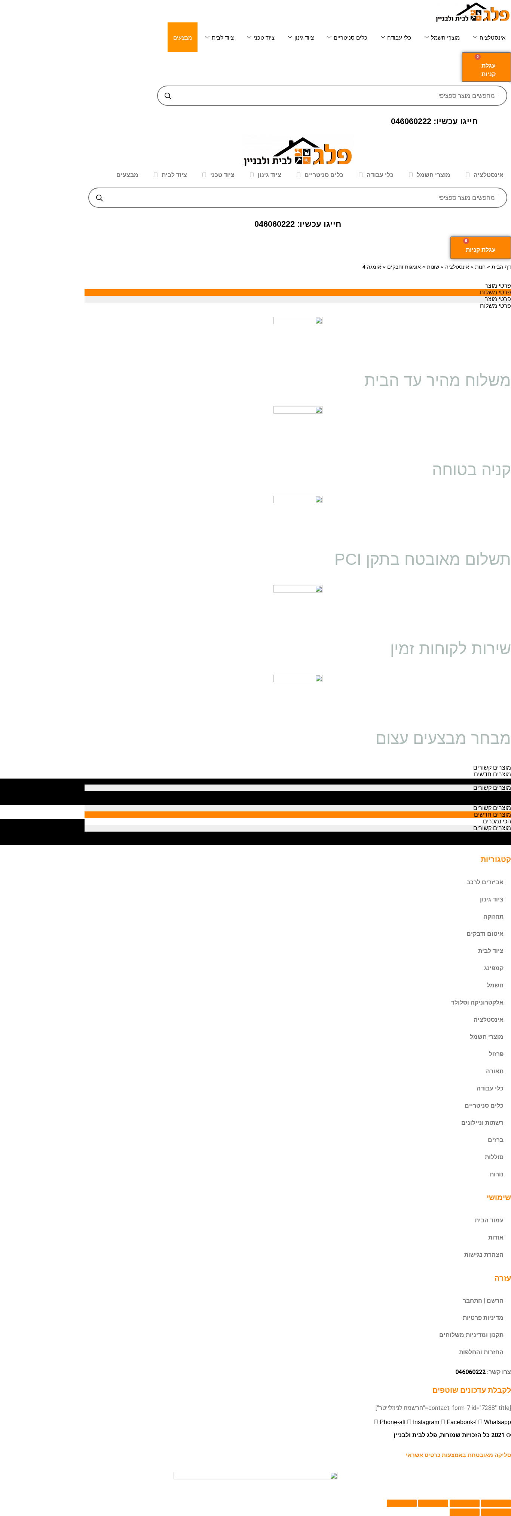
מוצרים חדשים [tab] (492, 774)
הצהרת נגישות (484, 1254)
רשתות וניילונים (482, 1122)
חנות (480, 267)
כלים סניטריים (350, 37)
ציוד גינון (304, 37)
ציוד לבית (223, 37)
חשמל (495, 985)
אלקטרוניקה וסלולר (477, 1002)
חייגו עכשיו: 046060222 (434, 121)
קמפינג (494, 968)
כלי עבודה (399, 37)
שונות (433, 267)
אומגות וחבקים (404, 267)
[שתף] (465, 1503)
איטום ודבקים (485, 933)
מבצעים (182, 37)
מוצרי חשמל (445, 37)
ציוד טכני (264, 37)
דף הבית (501, 267)
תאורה (495, 1071)
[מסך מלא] (433, 1503)
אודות (496, 1237)
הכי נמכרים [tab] (497, 781)
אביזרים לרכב (485, 882)
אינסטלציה (492, 37)
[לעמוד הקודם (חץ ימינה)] (496, 1512)
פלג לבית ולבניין (415, 1435)
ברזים (496, 1140)
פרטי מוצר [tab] (498, 285)
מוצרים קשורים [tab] (492, 767)
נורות (497, 1174)
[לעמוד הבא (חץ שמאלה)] (465, 1512)
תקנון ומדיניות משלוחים (471, 1335)
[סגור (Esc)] (496, 1503)
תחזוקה (493, 916)
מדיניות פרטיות (483, 1317)
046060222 (470, 1372)
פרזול (496, 1054)
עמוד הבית (489, 1220)
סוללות (494, 1157)
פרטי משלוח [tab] (495, 292)
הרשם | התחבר (483, 1300)
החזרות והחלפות (481, 1352)
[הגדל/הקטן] (402, 1503)
